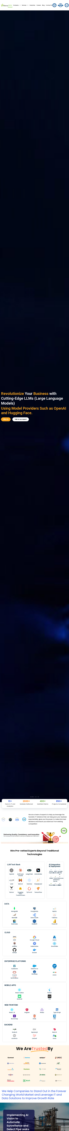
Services (24, 5)
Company (16, 5)
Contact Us (49, 5)
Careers (38, 5)
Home (10, 5)
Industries (32, 5)
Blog (43, 5)
